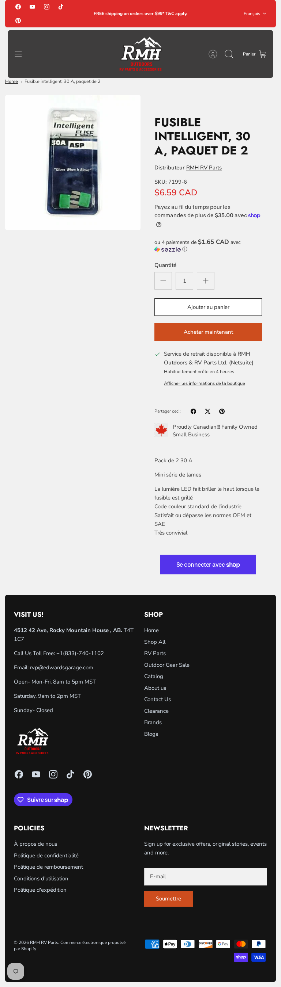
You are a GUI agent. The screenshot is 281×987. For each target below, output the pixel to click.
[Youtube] (32, 7)
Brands (153, 722)
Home (11, 81)
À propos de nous (35, 844)
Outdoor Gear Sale (167, 665)
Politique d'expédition (40, 890)
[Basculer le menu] (22, 54)
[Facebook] (18, 7)
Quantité (165, 265)
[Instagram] (47, 7)
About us (155, 688)
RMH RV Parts (204, 167)
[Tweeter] (208, 411)
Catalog (153, 676)
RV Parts (155, 653)
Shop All (154, 642)
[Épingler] (222, 411)
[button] (208, 246)
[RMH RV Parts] (140, 54)
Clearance (156, 711)
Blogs (151, 734)
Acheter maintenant (208, 332)
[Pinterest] (18, 20)
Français (252, 13)
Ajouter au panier (208, 307)
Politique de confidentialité (46, 855)
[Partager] (193, 411)
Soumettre (168, 898)
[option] (72, 162)
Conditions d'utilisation (41, 878)
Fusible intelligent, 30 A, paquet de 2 (63, 81)
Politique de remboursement (48, 867)
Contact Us (157, 699)
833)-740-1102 (84, 653)
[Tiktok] (61, 7)
